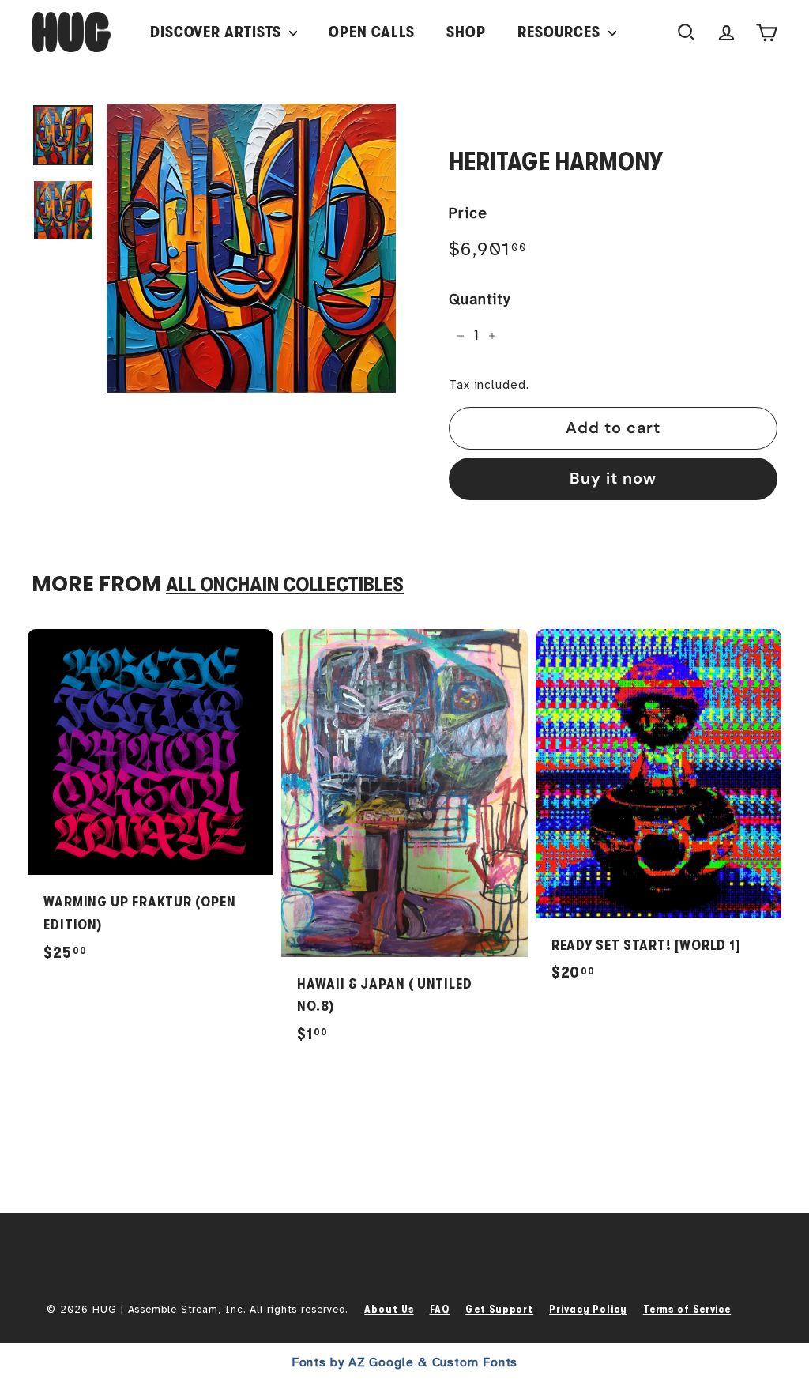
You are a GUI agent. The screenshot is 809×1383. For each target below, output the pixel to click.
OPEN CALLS (372, 32)
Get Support (499, 1309)
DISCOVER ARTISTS (217, 32)
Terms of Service (687, 1309)
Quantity (479, 299)
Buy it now (613, 478)
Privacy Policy (588, 1309)
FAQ (440, 1309)
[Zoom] (251, 248)
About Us (388, 1309)
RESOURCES (560, 32)
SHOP (466, 32)
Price (468, 213)
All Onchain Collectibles (285, 584)
